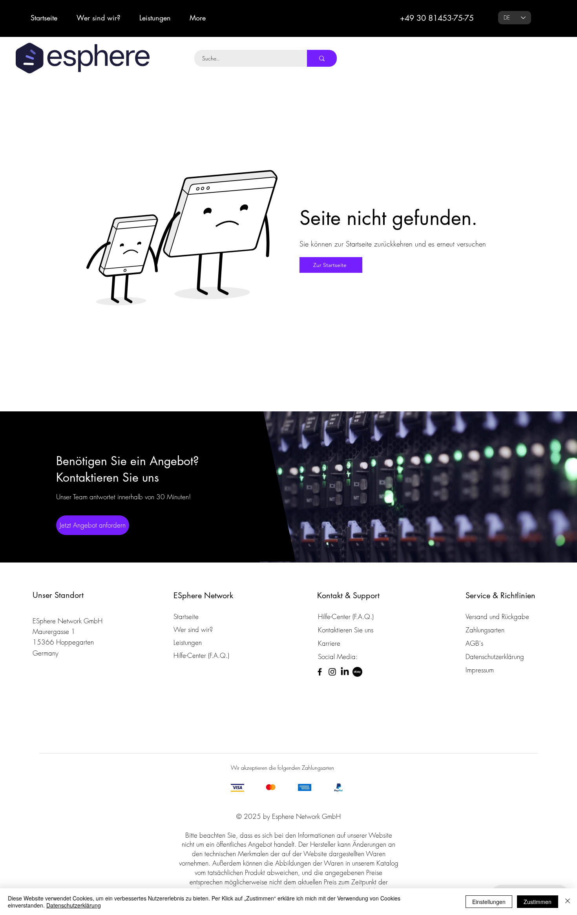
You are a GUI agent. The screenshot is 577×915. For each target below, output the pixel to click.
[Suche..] (322, 58)
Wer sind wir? (193, 629)
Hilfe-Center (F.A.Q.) (201, 655)
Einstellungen (489, 902)
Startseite (186, 616)
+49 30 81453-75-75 (437, 18)
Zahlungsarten (485, 629)
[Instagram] (332, 672)
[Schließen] (567, 902)
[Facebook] (320, 672)
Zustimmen (537, 902)
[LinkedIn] (345, 672)
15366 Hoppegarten (63, 642)
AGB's (474, 643)
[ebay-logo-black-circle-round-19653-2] (357, 672)
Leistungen (187, 642)
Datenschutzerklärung (73, 905)
